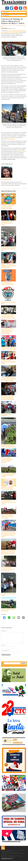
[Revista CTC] (14, 812)
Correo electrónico (5, 650)
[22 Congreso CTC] (14, 715)
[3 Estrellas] (4, 28)
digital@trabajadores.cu (7, 858)
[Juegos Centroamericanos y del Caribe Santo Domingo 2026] (14, 697)
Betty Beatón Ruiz (6, 179)
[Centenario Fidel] (14, 681)
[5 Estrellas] (6, 28)
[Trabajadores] (3, 848)
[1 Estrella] (1, 28)
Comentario (4, 630)
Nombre (3, 645)
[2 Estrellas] (3, 28)
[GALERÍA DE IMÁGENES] (14, 790)
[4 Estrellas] (5, 28)
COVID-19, (21, 151)
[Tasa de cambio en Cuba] (14, 827)
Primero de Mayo (11, 138)
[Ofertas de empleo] (14, 760)
